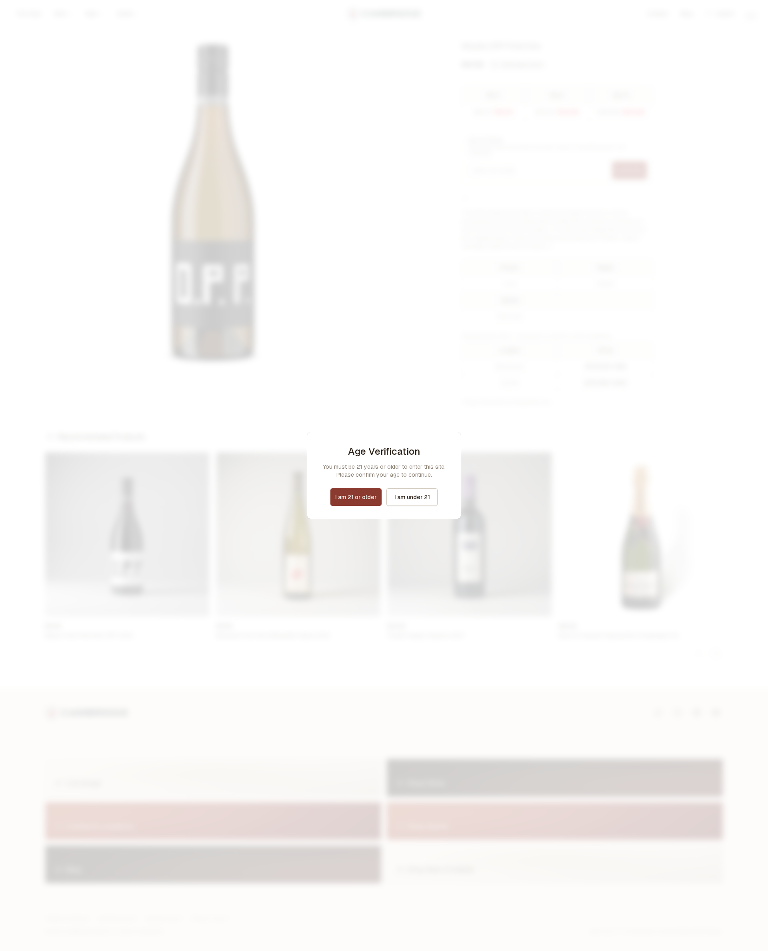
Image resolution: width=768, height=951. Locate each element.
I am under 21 (412, 497)
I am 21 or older (356, 497)
